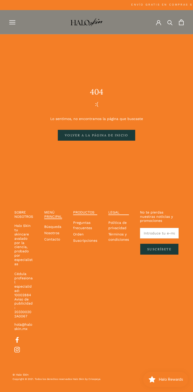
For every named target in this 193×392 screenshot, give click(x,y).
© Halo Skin (21, 374)
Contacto (52, 239)
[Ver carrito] (181, 22)
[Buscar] (170, 22)
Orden (78, 234)
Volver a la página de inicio (96, 135)
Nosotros (51, 233)
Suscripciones (85, 240)
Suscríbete (159, 249)
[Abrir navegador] (12, 22)
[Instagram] (17, 349)
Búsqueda (52, 227)
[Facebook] (17, 339)
